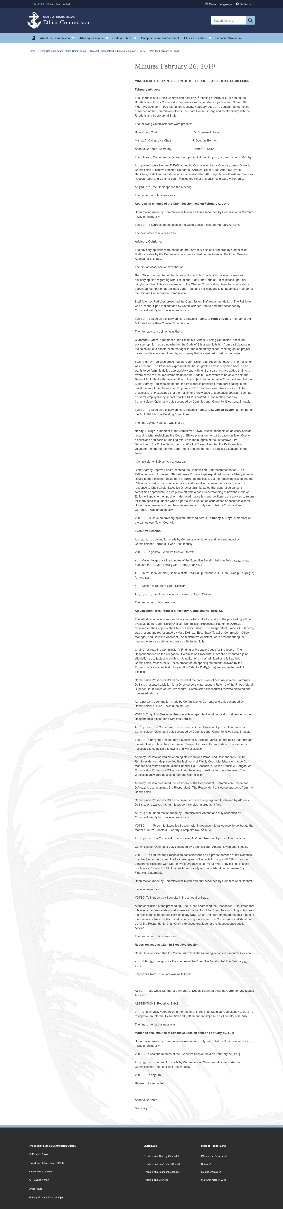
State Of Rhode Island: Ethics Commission (63, 50)
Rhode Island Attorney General (160, 1156)
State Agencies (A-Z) (212, 1179)
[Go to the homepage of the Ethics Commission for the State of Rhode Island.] (36, 20)
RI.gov (204, 1164)
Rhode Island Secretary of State (161, 1164)
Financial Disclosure (228, 38)
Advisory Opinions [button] (94, 37)
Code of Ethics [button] (125, 37)
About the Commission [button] (58, 37)
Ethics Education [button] (198, 37)
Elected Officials (209, 1171)
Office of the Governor (213, 1156)
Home (32, 50)
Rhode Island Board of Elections (161, 1171)
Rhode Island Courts (155, 1179)
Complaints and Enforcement (160, 38)
